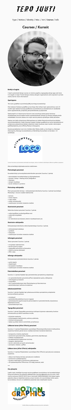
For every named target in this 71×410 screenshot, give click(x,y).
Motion (22, 20)
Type (14, 20)
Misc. (38, 20)
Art (43, 20)
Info (57, 20)
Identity (30, 20)
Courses (50, 20)
